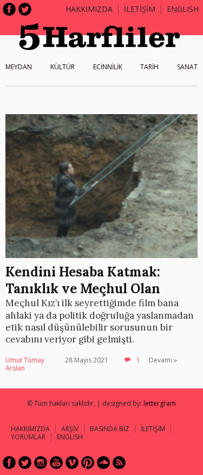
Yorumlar (28, 436)
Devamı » (163, 360)
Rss (119, 462)
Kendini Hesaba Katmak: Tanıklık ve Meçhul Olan (82, 280)
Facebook (9, 9)
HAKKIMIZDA (30, 428)
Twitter (24, 9)
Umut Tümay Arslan (24, 364)
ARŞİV (69, 428)
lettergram (159, 403)
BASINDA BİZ (109, 428)
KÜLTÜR (62, 66)
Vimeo (72, 462)
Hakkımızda (89, 9)
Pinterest (87, 462)
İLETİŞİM (139, 9)
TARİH (149, 66)
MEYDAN (18, 66)
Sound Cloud (103, 462)
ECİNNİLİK (107, 66)
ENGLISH (183, 9)
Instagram (40, 462)
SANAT (187, 66)
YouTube (56, 462)
